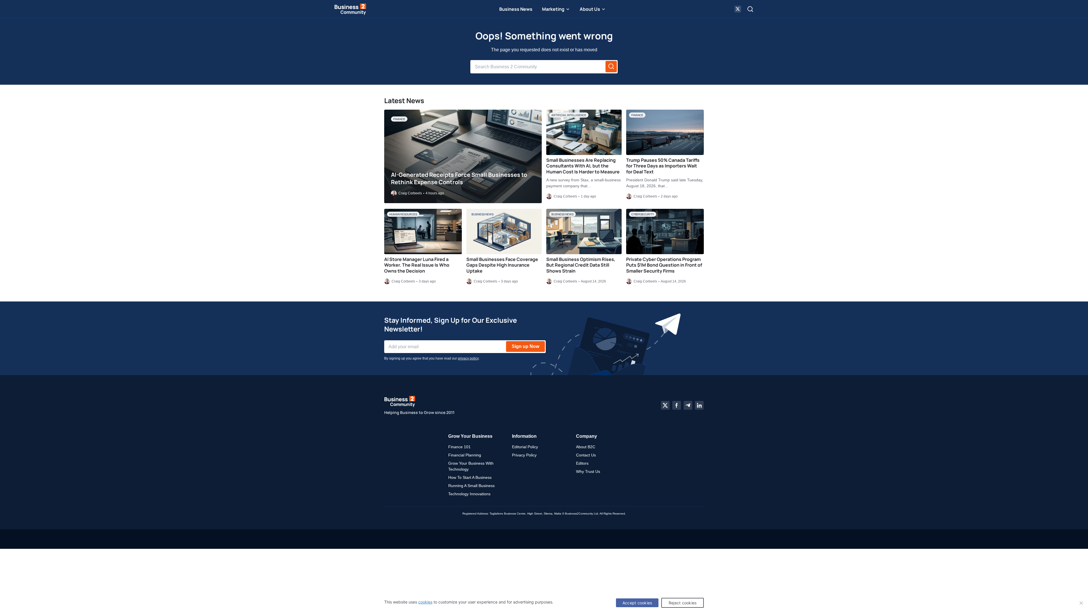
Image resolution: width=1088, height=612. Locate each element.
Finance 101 (459, 447)
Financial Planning (464, 455)
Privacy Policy (524, 455)
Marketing (553, 9)
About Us (590, 9)
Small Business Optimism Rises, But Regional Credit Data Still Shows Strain (580, 265)
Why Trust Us (588, 471)
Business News (515, 9)
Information (524, 436)
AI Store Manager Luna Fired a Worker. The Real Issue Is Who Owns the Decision (416, 265)
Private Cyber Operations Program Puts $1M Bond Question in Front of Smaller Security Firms (664, 265)
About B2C (585, 447)
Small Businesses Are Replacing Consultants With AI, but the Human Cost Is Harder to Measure (583, 166)
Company (586, 436)
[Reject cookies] (1081, 603)
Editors (582, 463)
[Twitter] (665, 405)
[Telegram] (687, 405)
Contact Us (586, 455)
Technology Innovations (469, 494)
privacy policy (468, 358)
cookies (425, 602)
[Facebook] (676, 405)
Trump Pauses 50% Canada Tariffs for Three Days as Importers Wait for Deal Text (663, 166)
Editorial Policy (525, 447)
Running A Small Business (471, 485)
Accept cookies (637, 602)
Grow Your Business (470, 436)
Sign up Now (525, 346)
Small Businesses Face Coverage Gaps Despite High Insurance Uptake (502, 265)
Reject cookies (683, 602)
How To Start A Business (470, 477)
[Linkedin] (699, 405)
